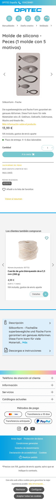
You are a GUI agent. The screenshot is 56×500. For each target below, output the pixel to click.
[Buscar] (19, 18)
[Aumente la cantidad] (52, 148)
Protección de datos (33, 438)
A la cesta (26, 154)
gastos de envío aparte (30, 466)
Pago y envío (7, 173)
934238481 (27, 2)
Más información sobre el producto (19, 124)
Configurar (37, 489)
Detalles (36, 294)
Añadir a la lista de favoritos (19, 189)
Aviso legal (16, 438)
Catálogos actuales (14, 399)
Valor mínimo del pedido (12, 165)
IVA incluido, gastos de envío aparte (19, 134)
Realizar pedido (30, 457)
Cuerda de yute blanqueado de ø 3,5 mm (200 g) (26, 272)
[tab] (28, 333)
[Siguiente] (52, 74)
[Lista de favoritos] (28, 18)
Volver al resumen (13, 199)
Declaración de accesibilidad (23, 452)
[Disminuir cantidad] (42, 148)
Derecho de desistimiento (27, 448)
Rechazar (20, 489)
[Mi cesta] (47, 18)
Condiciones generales (27, 443)
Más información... (36, 484)
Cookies (43, 452)
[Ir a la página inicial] (28, 10)
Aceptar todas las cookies (29, 496)
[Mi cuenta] (37, 18)
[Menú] (9, 18)
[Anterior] (4, 74)
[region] (28, 265)
